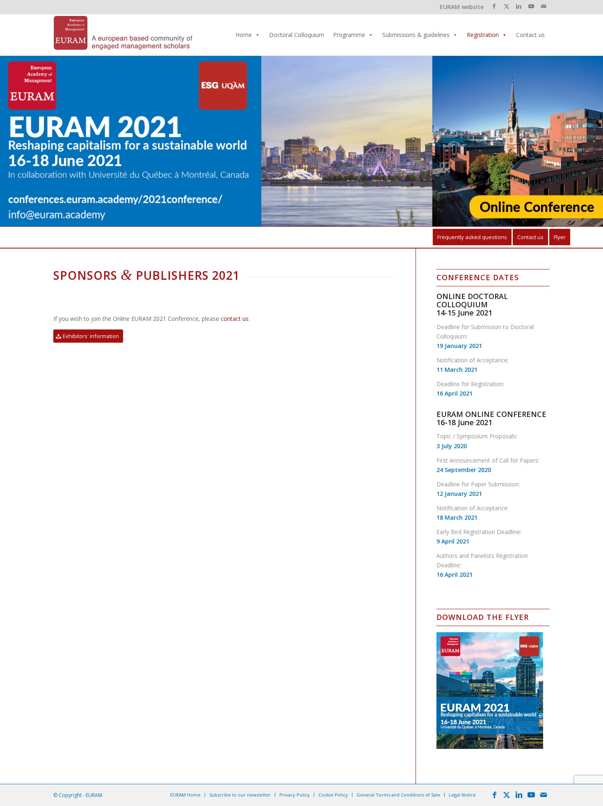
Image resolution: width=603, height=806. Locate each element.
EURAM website (462, 7)
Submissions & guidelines (416, 35)
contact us (235, 318)
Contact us (530, 35)
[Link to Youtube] (531, 6)
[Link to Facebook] (494, 6)
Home (243, 35)
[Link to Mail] (543, 6)
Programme (349, 35)
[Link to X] (506, 6)
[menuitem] (472, 237)
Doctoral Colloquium (296, 35)
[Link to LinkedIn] (519, 6)
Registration (483, 35)
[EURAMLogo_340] (123, 34)
